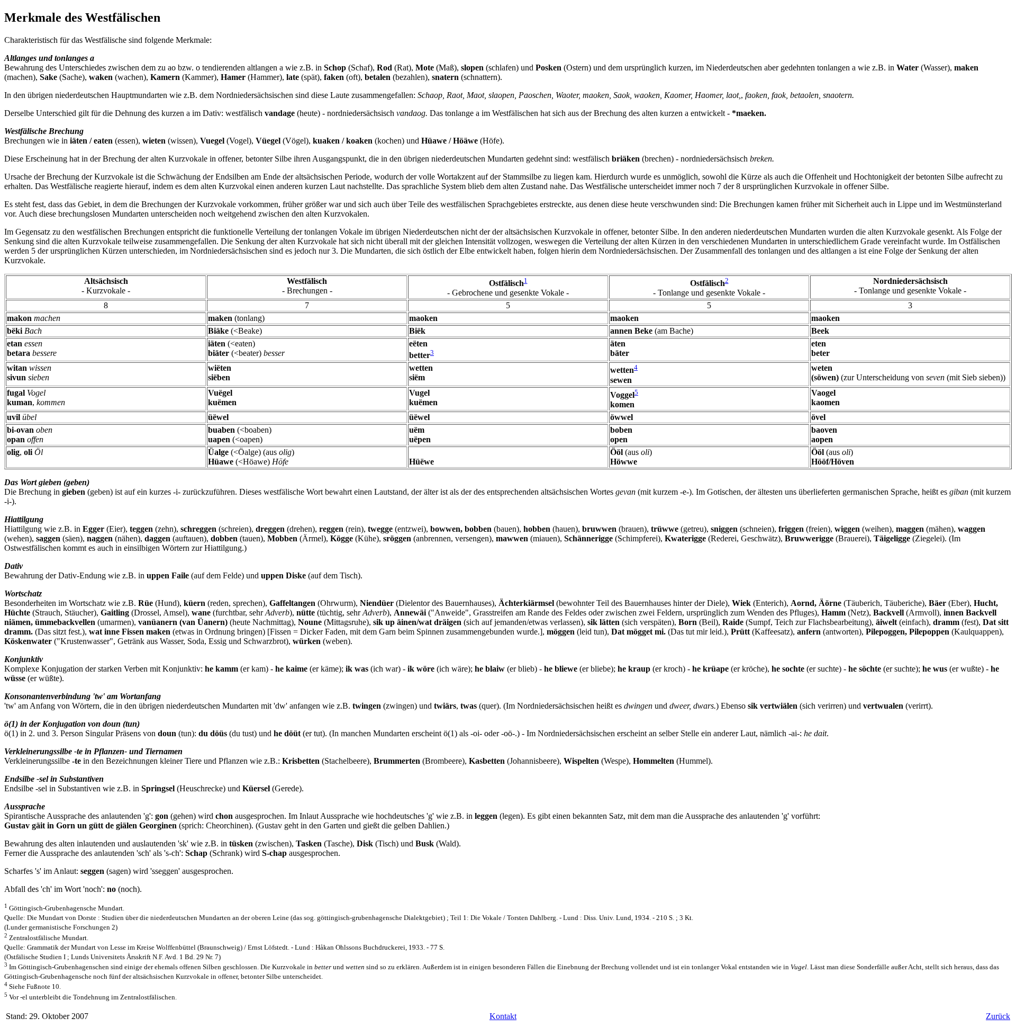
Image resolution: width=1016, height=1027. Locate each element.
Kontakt (502, 1016)
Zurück (998, 1016)
